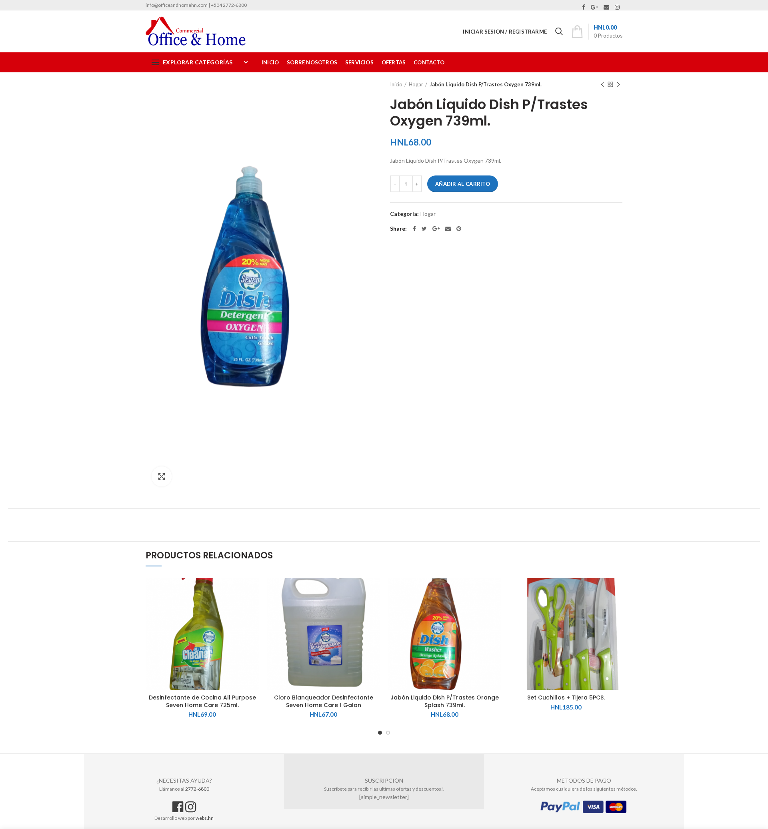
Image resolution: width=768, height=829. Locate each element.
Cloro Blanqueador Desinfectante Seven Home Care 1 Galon (323, 701)
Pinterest (459, 228)
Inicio (396, 84)
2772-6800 (197, 789)
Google (594, 7)
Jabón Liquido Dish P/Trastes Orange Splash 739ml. (444, 701)
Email (606, 7)
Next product (618, 84)
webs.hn (205, 818)
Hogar (416, 84)
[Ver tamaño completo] (162, 476)
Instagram (617, 7)
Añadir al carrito (462, 184)
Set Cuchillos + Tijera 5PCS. (566, 697)
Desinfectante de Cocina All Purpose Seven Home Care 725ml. (202, 701)
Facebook (583, 7)
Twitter (424, 228)
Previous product (602, 84)
